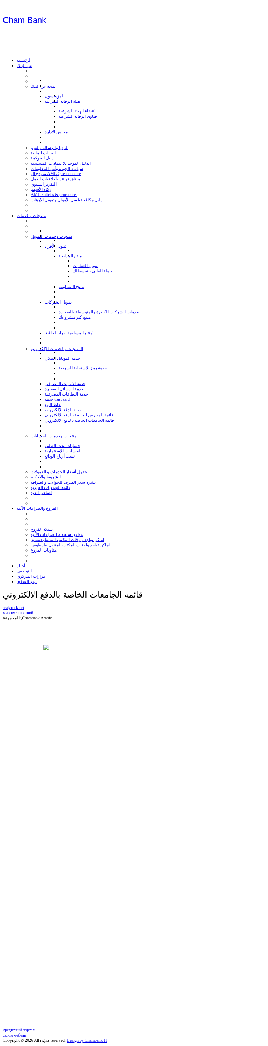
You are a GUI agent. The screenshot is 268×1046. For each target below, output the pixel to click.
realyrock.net (13, 607)
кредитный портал (19, 1030)
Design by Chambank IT (87, 1040)
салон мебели (14, 1035)
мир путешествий (18, 612)
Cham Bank (24, 20)
